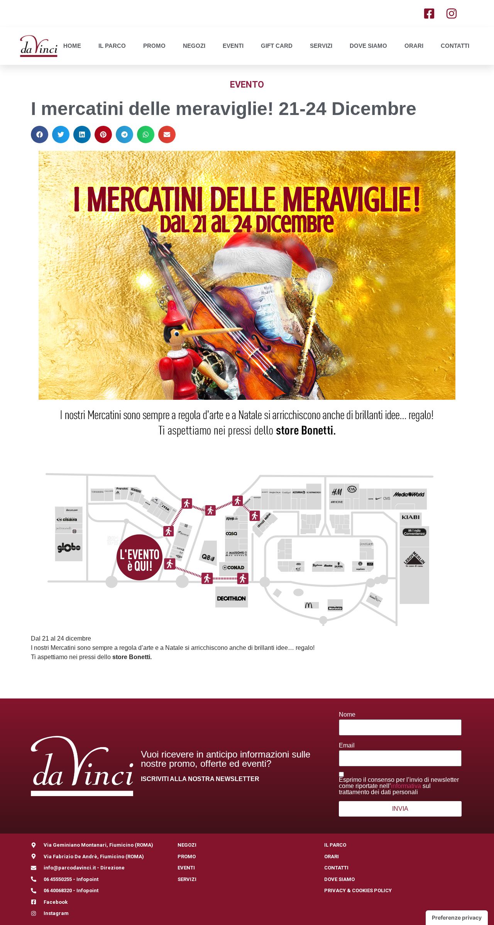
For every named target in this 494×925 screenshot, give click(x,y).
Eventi (233, 45)
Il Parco (112, 45)
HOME (72, 45)
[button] (39, 134)
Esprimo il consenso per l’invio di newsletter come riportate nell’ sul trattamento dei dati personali (399, 786)
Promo (154, 45)
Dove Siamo (368, 45)
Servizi (321, 45)
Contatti (455, 45)
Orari (413, 45)
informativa (406, 786)
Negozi (194, 45)
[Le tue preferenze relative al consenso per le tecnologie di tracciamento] (457, 917)
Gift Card (277, 45)
